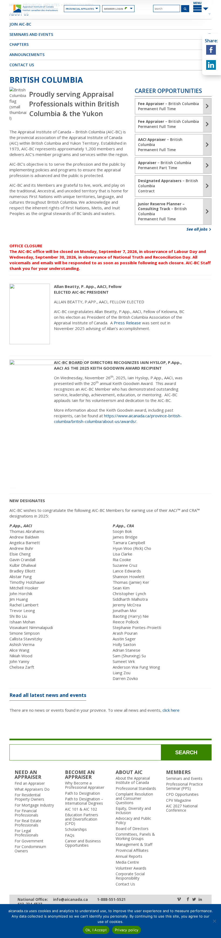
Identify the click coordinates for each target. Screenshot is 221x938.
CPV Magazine (178, 800)
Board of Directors (132, 828)
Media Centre (127, 862)
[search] (166, 8)
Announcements (26, 54)
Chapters (19, 44)
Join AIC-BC (20, 24)
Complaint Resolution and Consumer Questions (134, 798)
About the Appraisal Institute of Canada (133, 780)
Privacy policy (127, 930)
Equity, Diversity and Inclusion (133, 810)
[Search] (185, 8)
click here (171, 710)
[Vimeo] (179, 899)
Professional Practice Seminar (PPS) (184, 786)
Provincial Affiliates (80, 9)
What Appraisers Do (32, 789)
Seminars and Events (31, 34)
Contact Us (21, 64)
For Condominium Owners (30, 849)
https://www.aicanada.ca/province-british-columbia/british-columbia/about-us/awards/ (118, 418)
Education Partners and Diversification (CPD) (81, 819)
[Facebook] (188, 899)
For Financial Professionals (26, 813)
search (186, 752)
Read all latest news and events (47, 695)
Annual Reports (129, 856)
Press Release (127, 322)
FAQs (69, 835)
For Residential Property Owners (29, 797)
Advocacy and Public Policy (133, 820)
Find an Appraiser (30, 783)
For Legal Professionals (26, 833)
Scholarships (76, 829)
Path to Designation (82, 793)
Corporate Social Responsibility (130, 876)
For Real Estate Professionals (28, 823)
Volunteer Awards (131, 868)
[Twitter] (194, 899)
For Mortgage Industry (34, 805)
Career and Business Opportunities (83, 843)
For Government (29, 841)
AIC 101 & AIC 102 (81, 809)
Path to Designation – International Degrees (84, 801)
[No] (214, 921)
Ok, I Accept (96, 930)
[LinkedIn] (200, 899)
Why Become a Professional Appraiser (84, 785)
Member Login (113, 9)
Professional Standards (136, 788)
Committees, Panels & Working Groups (135, 836)
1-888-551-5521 (111, 899)
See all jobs (198, 229)
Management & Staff (134, 844)
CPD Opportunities (182, 794)
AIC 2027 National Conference (182, 808)
